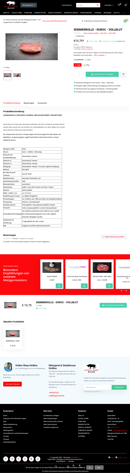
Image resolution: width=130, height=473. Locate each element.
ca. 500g (86, 65)
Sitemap (6, 439)
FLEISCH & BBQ (17, 13)
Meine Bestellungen (50, 418)
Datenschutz (7, 427)
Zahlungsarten (8, 430)
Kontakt (6, 436)
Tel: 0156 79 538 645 (12, 384)
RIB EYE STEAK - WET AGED (102, 276)
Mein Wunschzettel (50, 424)
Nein (99, 467)
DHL (125, 457)
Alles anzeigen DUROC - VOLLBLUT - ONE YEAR (100, 33)
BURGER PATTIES (40, 13)
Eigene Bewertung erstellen (114, 237)
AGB (4, 421)
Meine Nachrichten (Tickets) (53, 421)
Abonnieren (119, 387)
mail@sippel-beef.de (56, 396)
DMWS (72, 457)
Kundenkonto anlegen (51, 415)
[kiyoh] (111, 457)
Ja (89, 467)
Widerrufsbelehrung (10, 424)
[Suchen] (97, 5)
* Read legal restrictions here (92, 391)
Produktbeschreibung (11, 103)
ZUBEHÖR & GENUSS (71, 13)
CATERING (97, 13)
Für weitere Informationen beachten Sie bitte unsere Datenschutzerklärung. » (65, 471)
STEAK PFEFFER (52, 276)
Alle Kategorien (28, 5)
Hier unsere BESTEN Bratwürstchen (55, 21)
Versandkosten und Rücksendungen (15, 433)
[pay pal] (119, 457)
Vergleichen (80, 36)
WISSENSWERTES (86, 13)
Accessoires (42, 103)
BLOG (5, 415)
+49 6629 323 (54, 393)
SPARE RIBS (28, 13)
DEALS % (6, 13)
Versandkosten (88, 49)
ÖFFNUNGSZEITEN (9, 442)
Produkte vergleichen (51, 427)
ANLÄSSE (117, 13)
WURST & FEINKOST (55, 13)
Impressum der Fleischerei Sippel (14, 418)
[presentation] (4, 48)
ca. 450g (77, 65)
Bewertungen (29, 103)
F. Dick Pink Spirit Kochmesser (77, 276)
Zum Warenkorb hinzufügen (103, 74)
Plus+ (78, 457)
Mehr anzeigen (99, 55)
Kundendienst (67, 5)
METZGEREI (107, 13)
